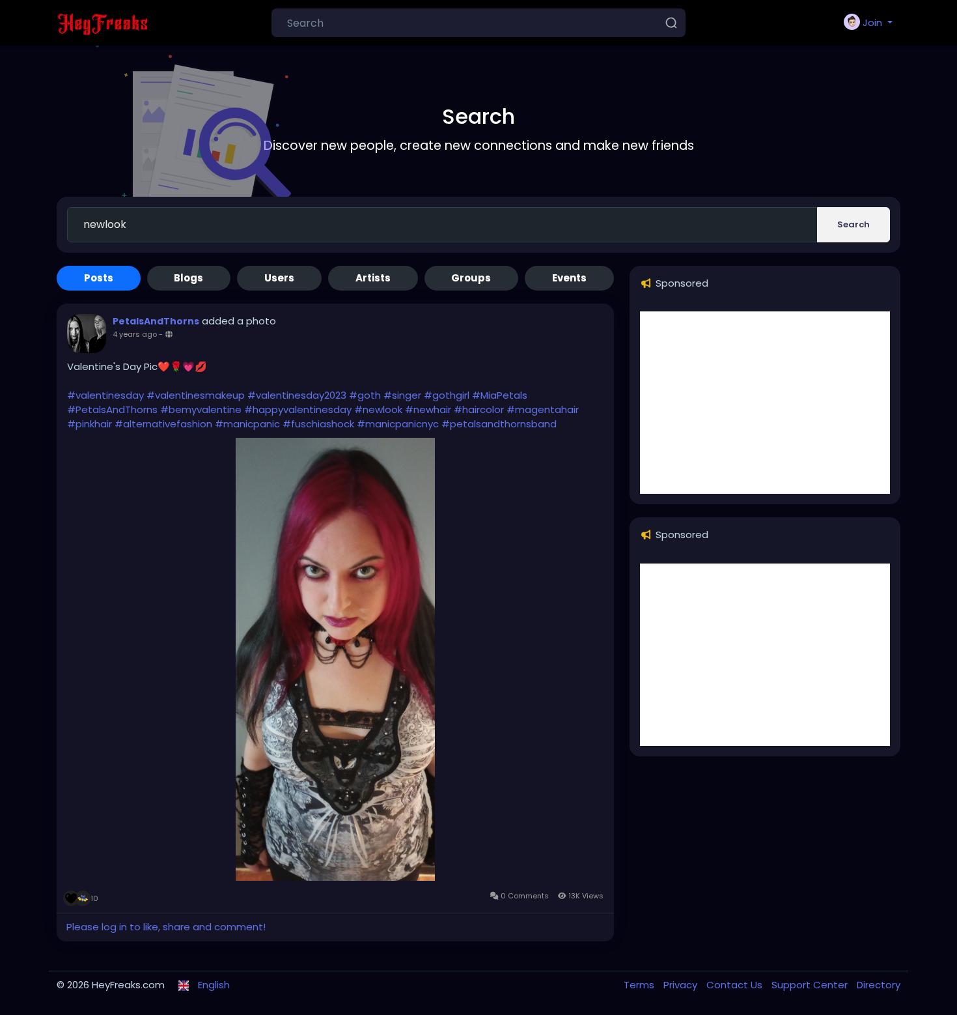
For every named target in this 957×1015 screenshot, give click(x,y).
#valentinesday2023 (296, 395)
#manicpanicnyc (398, 424)
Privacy (681, 985)
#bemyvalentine (201, 409)
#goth (365, 395)
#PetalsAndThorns (112, 409)
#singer (402, 395)
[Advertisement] (765, 402)
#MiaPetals (499, 395)
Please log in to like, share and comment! (166, 927)
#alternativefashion (163, 424)
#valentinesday (105, 395)
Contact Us (735, 985)
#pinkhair (89, 424)
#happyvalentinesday (298, 409)
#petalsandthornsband (499, 424)
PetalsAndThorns (156, 321)
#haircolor (479, 409)
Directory (878, 985)
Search (853, 224)
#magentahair (542, 409)
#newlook (378, 409)
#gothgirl (446, 395)
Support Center (810, 985)
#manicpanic (247, 424)
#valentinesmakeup (195, 395)
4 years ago (135, 334)
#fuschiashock (318, 424)
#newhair (428, 409)
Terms (640, 985)
